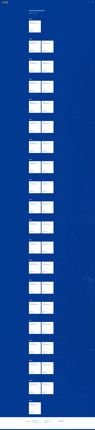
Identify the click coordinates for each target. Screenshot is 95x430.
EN (89, 1)
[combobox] (33, 13)
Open (32, 30)
